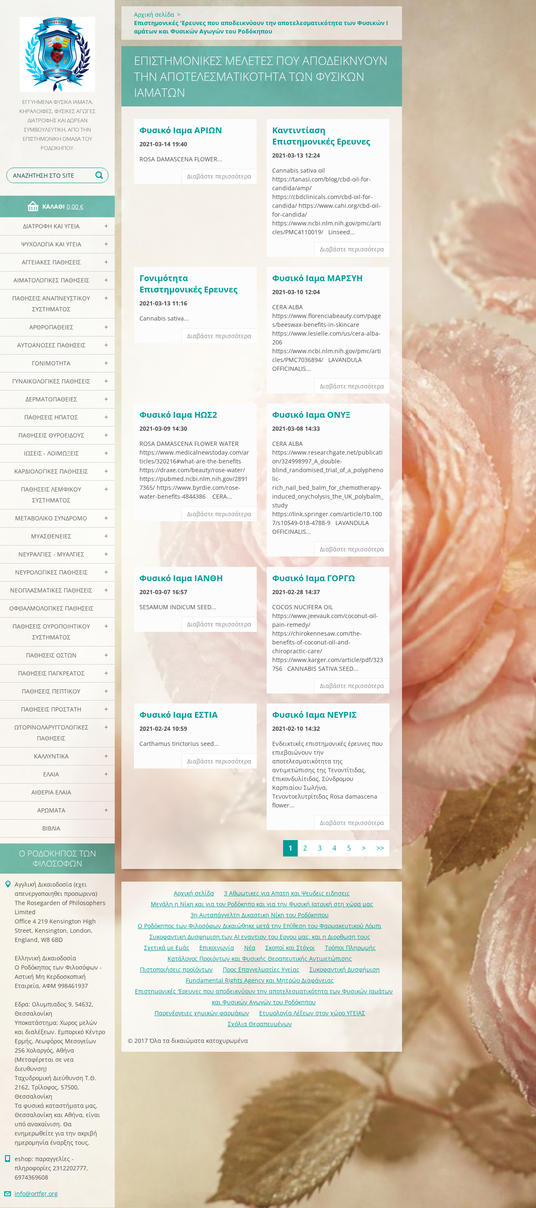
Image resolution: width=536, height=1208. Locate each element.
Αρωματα (51, 810)
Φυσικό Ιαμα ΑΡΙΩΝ (180, 130)
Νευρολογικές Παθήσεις (51, 572)
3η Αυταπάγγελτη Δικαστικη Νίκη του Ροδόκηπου (260, 915)
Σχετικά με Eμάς (166, 948)
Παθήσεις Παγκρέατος (51, 673)
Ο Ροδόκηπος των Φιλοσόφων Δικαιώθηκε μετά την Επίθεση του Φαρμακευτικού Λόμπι (259, 926)
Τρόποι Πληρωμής (350, 948)
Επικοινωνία (216, 948)
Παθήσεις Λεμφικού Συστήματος (51, 494)
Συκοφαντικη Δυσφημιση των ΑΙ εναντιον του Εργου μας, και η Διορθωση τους (259, 937)
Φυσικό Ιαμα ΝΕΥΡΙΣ (314, 714)
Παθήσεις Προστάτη (51, 709)
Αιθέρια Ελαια (51, 792)
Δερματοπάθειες (51, 399)
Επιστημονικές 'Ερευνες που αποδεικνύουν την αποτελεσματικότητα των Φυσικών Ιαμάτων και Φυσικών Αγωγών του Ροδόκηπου (264, 996)
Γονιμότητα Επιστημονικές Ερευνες (188, 283)
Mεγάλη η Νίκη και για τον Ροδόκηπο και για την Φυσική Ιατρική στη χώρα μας (262, 904)
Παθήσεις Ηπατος (51, 417)
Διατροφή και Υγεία (51, 226)
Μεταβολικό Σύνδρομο (51, 518)
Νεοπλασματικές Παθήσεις (51, 590)
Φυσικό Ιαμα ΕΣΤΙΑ (178, 714)
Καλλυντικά (51, 756)
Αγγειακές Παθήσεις (51, 262)
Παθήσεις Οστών (51, 655)
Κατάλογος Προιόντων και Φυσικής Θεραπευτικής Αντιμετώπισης (260, 958)
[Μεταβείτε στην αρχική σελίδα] (57, 48)
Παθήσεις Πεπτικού (51, 691)
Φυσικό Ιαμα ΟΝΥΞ (311, 414)
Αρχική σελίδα (154, 14)
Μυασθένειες (51, 536)
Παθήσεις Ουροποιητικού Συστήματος (51, 631)
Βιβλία (51, 828)
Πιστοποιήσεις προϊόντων (176, 969)
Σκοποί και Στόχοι (290, 948)
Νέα (249, 948)
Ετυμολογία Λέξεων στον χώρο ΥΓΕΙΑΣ (312, 1013)
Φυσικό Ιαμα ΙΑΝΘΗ (181, 578)
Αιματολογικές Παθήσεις (51, 280)
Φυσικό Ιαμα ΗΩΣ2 (178, 414)
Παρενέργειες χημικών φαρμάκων (202, 1013)
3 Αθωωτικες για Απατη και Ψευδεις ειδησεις (287, 893)
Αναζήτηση (100, 175)
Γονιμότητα (51, 363)
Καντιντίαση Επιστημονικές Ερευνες (321, 135)
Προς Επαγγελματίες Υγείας (261, 969)
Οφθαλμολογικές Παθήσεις (51, 608)
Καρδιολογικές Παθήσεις (51, 471)
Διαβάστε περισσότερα (219, 176)
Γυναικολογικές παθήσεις (51, 381)
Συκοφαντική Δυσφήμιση (344, 969)
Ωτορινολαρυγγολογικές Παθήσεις (51, 732)
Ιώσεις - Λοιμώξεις (51, 453)
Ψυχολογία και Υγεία (51, 244)
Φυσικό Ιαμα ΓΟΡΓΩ (313, 578)
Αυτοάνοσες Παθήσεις (51, 345)
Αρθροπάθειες (51, 327)
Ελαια (51, 774)
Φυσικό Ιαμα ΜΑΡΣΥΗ (317, 278)
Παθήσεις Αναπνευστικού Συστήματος (51, 303)
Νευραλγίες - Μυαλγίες (51, 554)
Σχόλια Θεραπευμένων (260, 1024)
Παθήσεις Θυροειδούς (51, 435)
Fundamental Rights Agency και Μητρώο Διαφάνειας (260, 980)
